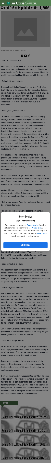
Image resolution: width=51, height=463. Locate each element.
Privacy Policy (36, 228)
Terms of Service (33, 225)
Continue (25, 245)
